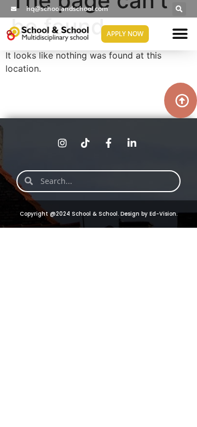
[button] (179, 9)
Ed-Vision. (163, 213)
